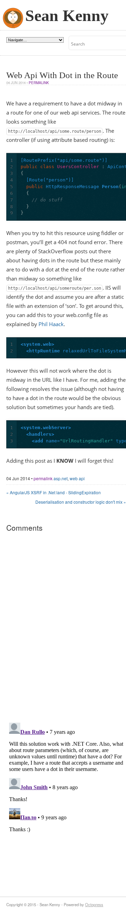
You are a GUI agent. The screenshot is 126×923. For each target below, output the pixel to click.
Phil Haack (51, 324)
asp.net (61, 478)
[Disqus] (66, 626)
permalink (39, 82)
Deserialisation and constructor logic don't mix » (80, 502)
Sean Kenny (66, 16)
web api (77, 478)
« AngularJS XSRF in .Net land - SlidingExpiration (53, 492)
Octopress (94, 904)
